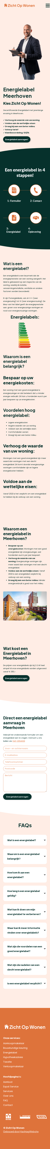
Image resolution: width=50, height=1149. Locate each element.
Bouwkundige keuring (15, 1048)
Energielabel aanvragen (16, 678)
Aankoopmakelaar (13, 1043)
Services (8, 1091)
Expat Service (10, 1086)
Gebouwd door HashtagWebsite (21, 1131)
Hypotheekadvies (13, 1057)
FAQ (5, 1100)
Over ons (8, 1095)
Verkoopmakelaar (13, 1066)
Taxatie (7, 1061)
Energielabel (10, 1052)
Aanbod (7, 1082)
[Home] (19, 5)
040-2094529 (19, 741)
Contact (8, 1105)
